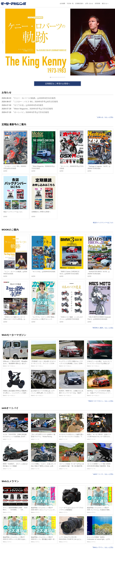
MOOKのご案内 (10, 229)
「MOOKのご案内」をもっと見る (102, 328)
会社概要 (62, 3)
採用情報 (97, 3)
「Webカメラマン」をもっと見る (102, 547)
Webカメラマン (10, 481)
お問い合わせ (89, 3)
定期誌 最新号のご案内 (14, 124)
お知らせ (6, 92)
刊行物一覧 (70, 3)
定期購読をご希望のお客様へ (57, 84)
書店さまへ (105, 3)
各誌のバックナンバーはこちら (103, 222)
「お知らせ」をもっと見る (104, 117)
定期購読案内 (79, 3)
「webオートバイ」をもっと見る (102, 474)
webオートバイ (10, 408)
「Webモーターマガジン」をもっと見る (100, 401)
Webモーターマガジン (14, 335)
